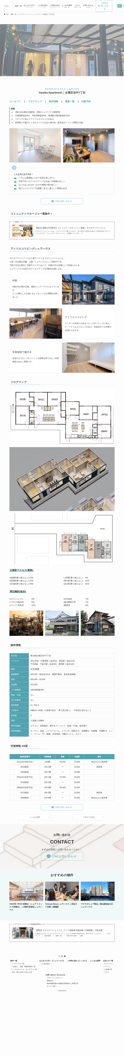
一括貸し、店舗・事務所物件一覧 (23, 966)
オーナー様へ (51, 986)
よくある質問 (95, 961)
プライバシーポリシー (55, 978)
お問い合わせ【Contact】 (56, 975)
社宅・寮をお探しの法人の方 (22, 972)
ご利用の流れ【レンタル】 (77, 961)
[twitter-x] (59, 956)
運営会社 (50, 981)
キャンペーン (109, 964)
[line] (65, 956)
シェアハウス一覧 (18, 964)
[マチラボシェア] (6, 6)
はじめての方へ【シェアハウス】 (52, 961)
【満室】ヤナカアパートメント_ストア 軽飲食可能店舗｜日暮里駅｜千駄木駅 (69, 930)
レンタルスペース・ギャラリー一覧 (24, 969)
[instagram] (62, 956)
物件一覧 (13, 961)
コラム (106, 972)
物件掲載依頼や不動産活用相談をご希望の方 (62, 983)
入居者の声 (108, 969)
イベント (107, 966)
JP (120, 6)
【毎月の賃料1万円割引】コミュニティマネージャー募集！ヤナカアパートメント (70, 228)
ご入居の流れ (45, 964)
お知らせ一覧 (108, 961)
